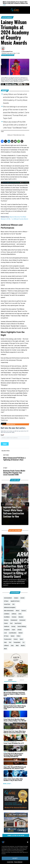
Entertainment (7, 17)
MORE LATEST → (7, 783)
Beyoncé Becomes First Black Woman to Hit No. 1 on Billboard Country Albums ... (14, 219)
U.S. (15, 5)
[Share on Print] (12, 141)
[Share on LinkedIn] (8, 141)
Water (5, 777)
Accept (15, 858)
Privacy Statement (18, 862)
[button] (27, 842)
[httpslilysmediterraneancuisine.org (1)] (16, 677)
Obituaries (6, 741)
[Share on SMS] (18, 141)
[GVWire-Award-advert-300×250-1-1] (15, 809)
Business (6, 704)
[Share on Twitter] (5, 141)
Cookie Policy (10, 862)
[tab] (10, 680)
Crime (4, 560)
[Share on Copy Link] (21, 141)
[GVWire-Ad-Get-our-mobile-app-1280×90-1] (15, 183)
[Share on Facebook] (2, 141)
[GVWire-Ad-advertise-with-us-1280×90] (15, 85)
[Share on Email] (15, 141)
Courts (5, 765)
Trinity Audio (16, 135)
